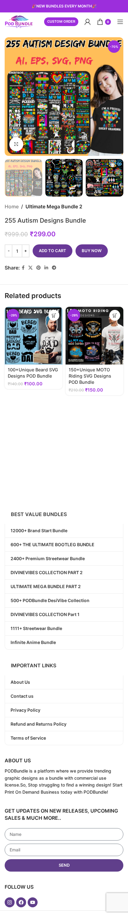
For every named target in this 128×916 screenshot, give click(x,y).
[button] (53, 315)
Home (12, 206)
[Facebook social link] (23, 268)
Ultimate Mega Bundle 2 (53, 206)
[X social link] (30, 268)
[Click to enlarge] (16, 144)
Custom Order (61, 21)
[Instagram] (10, 902)
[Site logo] (19, 21)
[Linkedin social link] (46, 268)
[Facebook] (21, 902)
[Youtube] (33, 902)
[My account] (87, 22)
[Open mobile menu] (120, 22)
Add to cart (52, 250)
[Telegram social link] (54, 268)
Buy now (92, 250)
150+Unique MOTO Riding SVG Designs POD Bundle (90, 376)
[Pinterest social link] (38, 268)
